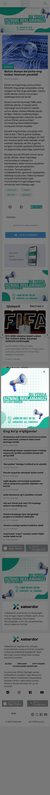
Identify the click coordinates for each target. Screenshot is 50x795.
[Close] (44, 372)
